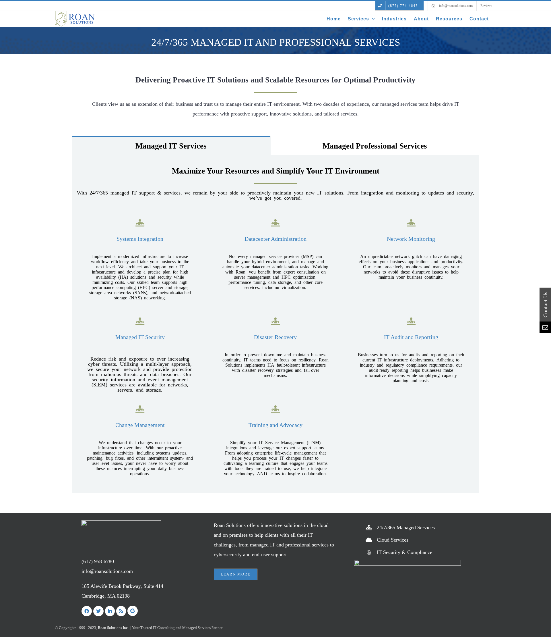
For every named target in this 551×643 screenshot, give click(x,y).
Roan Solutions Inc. (113, 627)
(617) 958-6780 (98, 561)
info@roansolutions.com (107, 571)
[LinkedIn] (110, 611)
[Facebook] (87, 611)
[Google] (132, 611)
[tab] (171, 145)
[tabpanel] (275, 324)
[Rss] (121, 611)
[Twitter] (98, 611)
